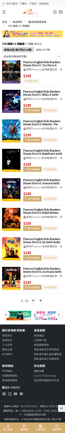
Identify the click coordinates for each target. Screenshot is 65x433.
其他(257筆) (43, 49)
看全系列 (33, 81)
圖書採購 (39, 371)
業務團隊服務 (9, 380)
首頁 (4, 22)
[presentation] (6, 314)
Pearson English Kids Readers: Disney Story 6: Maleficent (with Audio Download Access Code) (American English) (42, 152)
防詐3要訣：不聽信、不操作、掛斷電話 (27, 3)
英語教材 (18, 22)
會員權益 (39, 335)
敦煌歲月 (7, 335)
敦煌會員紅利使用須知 (46, 349)
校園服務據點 (9, 375)
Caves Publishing (45, 375)
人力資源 (7, 344)
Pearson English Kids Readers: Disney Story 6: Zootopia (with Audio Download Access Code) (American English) (42, 270)
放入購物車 (34, 110)
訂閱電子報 (40, 340)
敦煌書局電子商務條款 (46, 358)
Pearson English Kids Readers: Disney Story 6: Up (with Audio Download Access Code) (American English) (42, 240)
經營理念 (7, 340)
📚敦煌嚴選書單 (37, 22)
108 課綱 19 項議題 (19, 26)
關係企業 (7, 349)
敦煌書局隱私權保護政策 (48, 354)
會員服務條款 (41, 344)
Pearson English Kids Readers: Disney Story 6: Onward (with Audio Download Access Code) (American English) (42, 181)
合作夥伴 (7, 354)
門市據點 (7, 371)
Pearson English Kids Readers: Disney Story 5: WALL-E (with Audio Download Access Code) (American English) (42, 93)
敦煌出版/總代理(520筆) (18, 49)
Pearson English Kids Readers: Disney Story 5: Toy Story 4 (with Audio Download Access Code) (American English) (42, 63)
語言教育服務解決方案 (46, 380)
